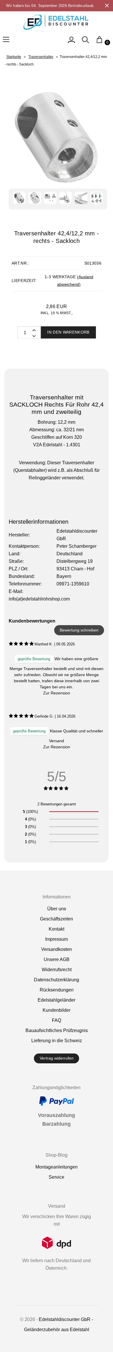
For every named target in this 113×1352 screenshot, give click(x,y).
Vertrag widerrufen (57, 1058)
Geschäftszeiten (56, 918)
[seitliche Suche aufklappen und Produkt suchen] (85, 42)
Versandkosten (56, 949)
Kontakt (56, 929)
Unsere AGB (57, 959)
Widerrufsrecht (57, 969)
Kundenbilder (56, 1010)
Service (56, 1177)
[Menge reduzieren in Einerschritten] (33, 329)
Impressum (56, 939)
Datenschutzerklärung (56, 979)
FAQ (56, 1020)
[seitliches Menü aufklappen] (71, 42)
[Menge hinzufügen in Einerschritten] (33, 335)
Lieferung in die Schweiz (56, 1040)
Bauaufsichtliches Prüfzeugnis (56, 1030)
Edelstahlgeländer (56, 1000)
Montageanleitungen (56, 1166)
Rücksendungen (57, 989)
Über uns (56, 908)
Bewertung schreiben (79, 630)
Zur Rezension (56, 693)
